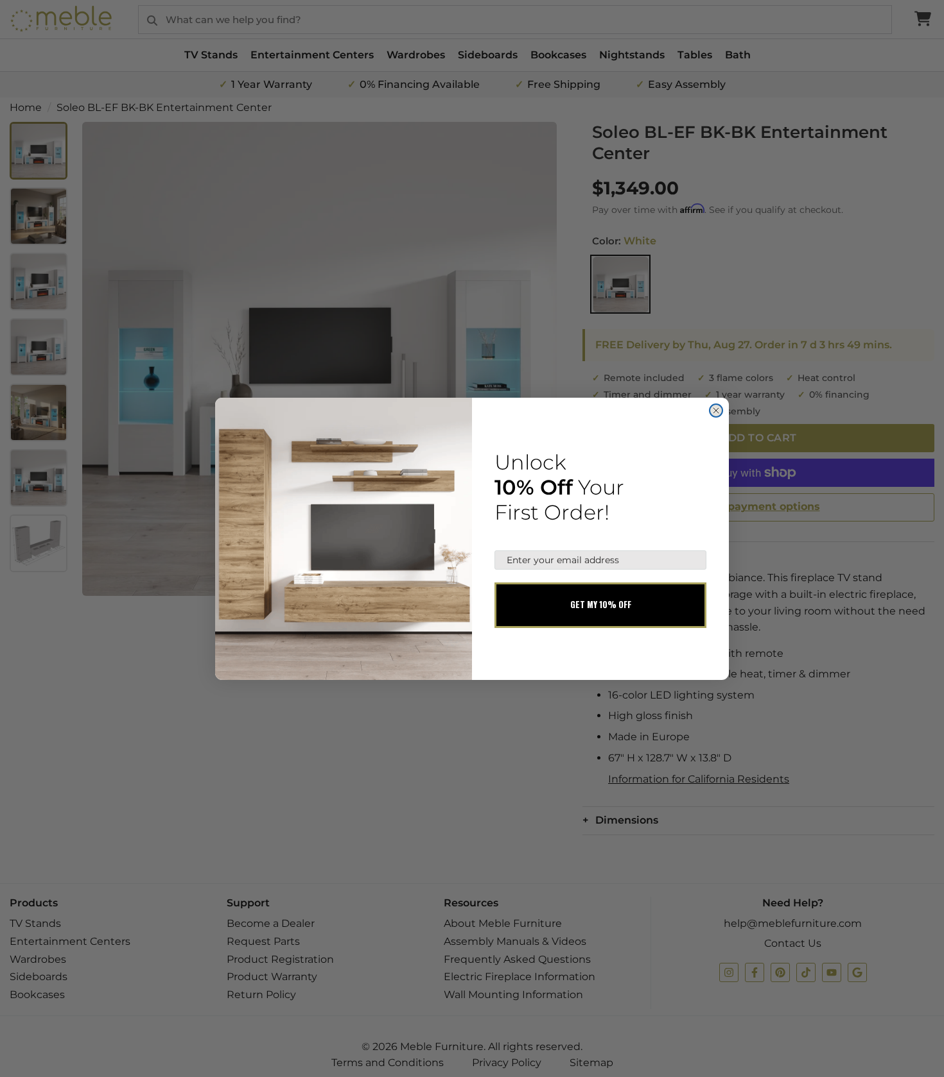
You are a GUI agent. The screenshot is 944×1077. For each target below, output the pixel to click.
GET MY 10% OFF (600, 604)
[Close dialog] (716, 410)
